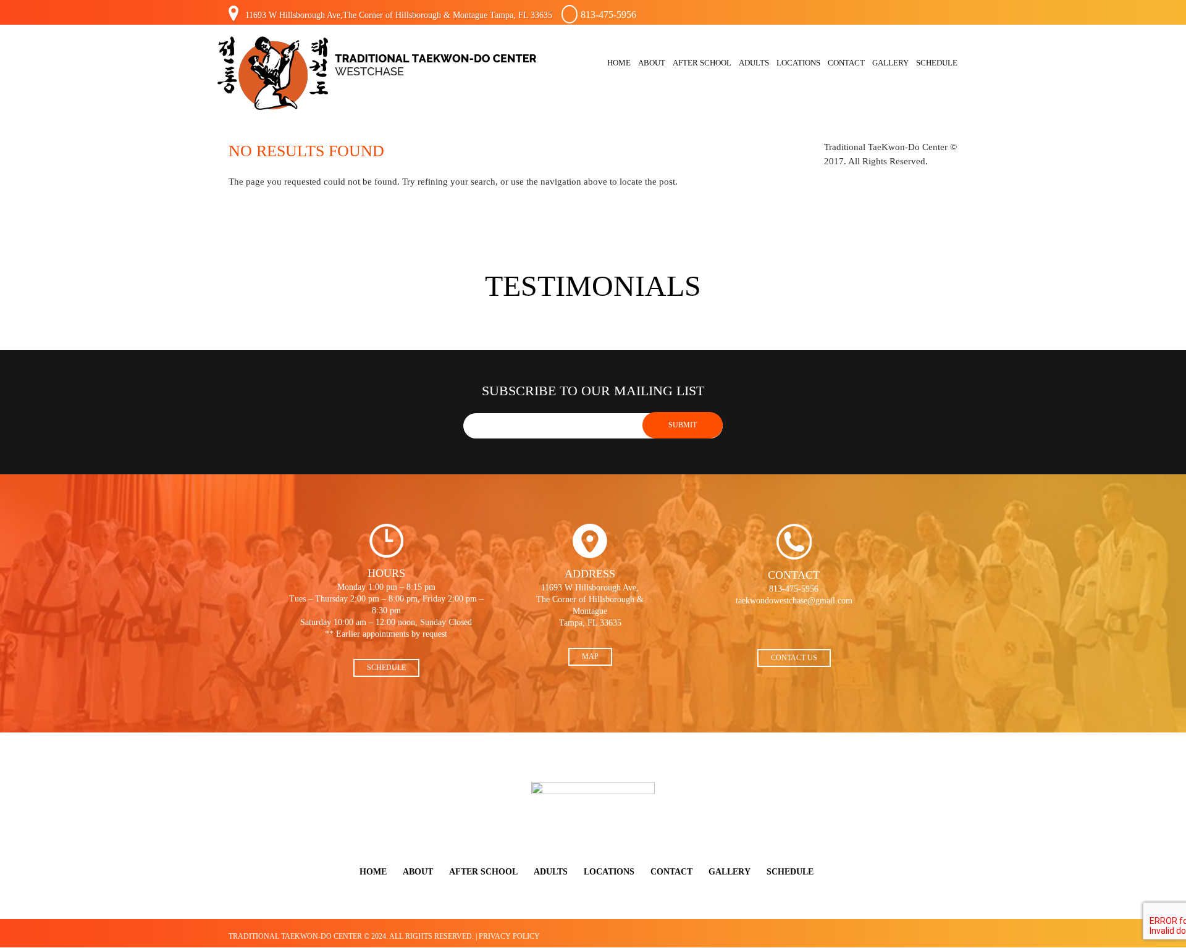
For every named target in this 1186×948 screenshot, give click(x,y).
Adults (754, 63)
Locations (798, 63)
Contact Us (794, 657)
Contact (846, 63)
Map (590, 656)
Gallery (890, 63)
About (651, 63)
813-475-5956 (608, 14)
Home (619, 63)
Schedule (936, 63)
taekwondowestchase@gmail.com (794, 600)
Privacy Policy (509, 936)
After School (702, 63)
